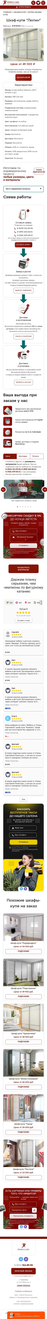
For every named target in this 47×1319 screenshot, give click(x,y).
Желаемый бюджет (25, 537)
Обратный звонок (23, 1271)
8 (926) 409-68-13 (25, 235)
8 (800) (23, 1265)
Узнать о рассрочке (23, 336)
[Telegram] (21, 889)
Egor (13, 688)
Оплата (35, 456)
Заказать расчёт (23, 77)
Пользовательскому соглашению (19, 552)
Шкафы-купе (20, 12)
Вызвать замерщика (23, 290)
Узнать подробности (39, 171)
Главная (7, 12)
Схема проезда (23, 1286)
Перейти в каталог (23, 382)
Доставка (23, 456)
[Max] (25, 889)
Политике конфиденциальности (24, 551)
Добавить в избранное (23, 1291)
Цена (8, 456)
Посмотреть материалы (23, 569)
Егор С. (14, 716)
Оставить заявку (24, 244)
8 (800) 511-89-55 (25, 228)
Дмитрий (15, 772)
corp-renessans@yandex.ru (23, 1276)
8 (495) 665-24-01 (25, 232)
